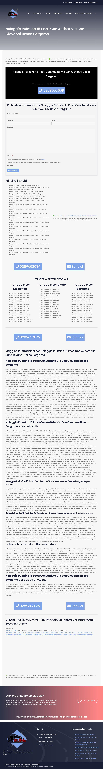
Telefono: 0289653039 (45, 738)
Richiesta (10, 127)
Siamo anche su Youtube (46, 745)
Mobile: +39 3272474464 (46, 741)
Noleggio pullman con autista (37, 634)
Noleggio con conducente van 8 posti (17, 634)
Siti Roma (50, 766)
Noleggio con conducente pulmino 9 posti (81, 632)
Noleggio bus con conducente (25, 632)
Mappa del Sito (36, 764)
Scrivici (77, 267)
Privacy (10, 156)
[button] (95, 14)
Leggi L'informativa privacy (13, 764)
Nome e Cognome (13, 113)
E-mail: (41, 734)
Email (54, 120)
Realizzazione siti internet (24, 766)
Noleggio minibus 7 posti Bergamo (85, 734)
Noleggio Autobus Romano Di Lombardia (87, 747)
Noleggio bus (39, 632)
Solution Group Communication (39, 766)
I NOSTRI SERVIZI (58, 13)
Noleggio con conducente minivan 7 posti (55, 632)
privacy (43, 159)
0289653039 (53, 90)
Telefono (10, 120)
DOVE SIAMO (69, 13)
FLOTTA (48, 13)
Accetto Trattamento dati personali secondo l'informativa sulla (26, 159)
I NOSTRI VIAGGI (37, 13)
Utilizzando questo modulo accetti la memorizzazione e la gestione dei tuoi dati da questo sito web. (34, 162)
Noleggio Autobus (12, 630)
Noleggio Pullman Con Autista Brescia (86, 750)
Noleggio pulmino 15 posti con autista (68, 634)
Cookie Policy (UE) (26, 764)
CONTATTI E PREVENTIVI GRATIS (83, 13)
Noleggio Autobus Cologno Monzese (85, 758)
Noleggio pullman (51, 634)
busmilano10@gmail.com (50, 734)
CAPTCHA (10, 165)
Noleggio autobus (11, 632)
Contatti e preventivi (86, 634)
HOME (28, 13)
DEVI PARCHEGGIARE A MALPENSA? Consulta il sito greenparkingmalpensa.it (51, 717)
